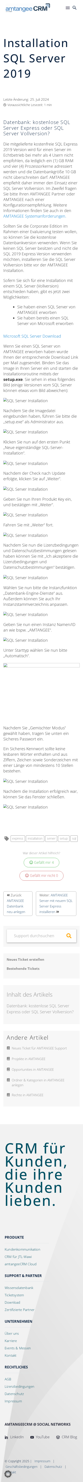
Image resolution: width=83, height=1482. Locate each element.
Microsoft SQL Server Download (32, 336)
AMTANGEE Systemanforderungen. (34, 216)
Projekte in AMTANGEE (28, 1059)
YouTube (42, 1437)
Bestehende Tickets (23, 968)
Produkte (14, 1237)
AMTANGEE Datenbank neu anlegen (16, 906)
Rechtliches (16, 1367)
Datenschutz (53, 1466)
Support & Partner (23, 1275)
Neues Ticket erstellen (25, 959)
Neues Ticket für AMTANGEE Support (39, 1048)
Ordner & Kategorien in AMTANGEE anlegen (38, 1082)
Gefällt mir (44, 862)
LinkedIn (16, 1437)
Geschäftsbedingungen (21, 1466)
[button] (74, 7)
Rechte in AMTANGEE (27, 1095)
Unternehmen (18, 1321)
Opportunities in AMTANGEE (33, 1069)
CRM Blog (69, 1437)
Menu (68, 7)
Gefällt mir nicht (44, 875)
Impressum (42, 1461)
